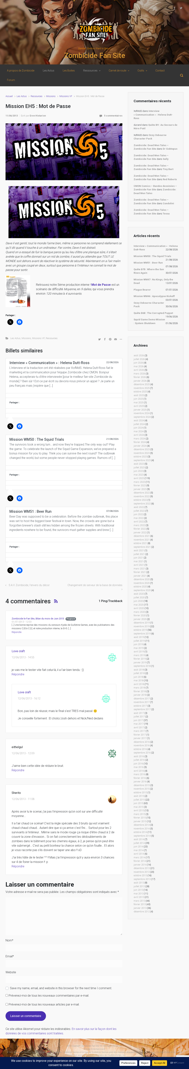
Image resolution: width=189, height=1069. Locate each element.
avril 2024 (139, 434)
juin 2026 (138, 362)
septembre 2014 (142, 835)
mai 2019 (138, 648)
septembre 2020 (142, 590)
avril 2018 (139, 684)
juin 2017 (138, 720)
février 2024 (140, 442)
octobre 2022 (140, 499)
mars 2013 (139, 900)
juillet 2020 (139, 597)
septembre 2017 (142, 709)
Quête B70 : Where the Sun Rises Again (149, 271)
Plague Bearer (142, 289)
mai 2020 (138, 604)
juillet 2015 (139, 799)
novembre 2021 (142, 539)
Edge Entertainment (95, 1049)
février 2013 (140, 904)
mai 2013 (138, 893)
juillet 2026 (139, 359)
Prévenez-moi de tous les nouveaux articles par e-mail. (44, 1004)
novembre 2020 (142, 583)
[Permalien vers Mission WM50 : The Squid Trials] (64, 467)
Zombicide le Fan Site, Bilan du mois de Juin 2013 (38, 618)
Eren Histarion (38, 115)
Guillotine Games (22, 1052)
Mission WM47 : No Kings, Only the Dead (153, 281)
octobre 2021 (140, 543)
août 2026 (139, 355)
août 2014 (139, 839)
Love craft (18, 651)
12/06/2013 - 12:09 (23, 753)
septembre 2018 (142, 666)
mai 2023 (138, 474)
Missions (51, 96)
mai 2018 (138, 680)
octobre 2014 (140, 832)
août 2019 (139, 637)
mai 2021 (138, 561)
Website (11, 972)
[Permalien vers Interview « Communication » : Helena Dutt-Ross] (64, 395)
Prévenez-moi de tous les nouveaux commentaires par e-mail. (49, 995)
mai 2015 (138, 806)
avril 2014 (139, 853)
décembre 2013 (142, 868)
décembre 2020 (142, 579)
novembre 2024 (142, 413)
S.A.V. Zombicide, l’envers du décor (29, 585)
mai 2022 (138, 518)
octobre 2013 (140, 875)
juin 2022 (138, 514)
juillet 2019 (139, 640)
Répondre (16, 632)
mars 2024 (139, 438)
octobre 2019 (140, 629)
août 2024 (139, 420)
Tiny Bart (168, 169)
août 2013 (139, 882)
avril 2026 (139, 369)
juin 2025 (138, 398)
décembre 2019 (142, 622)
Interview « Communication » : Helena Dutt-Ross (153, 115)
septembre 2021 (142, 547)
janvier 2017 (140, 738)
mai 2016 (138, 767)
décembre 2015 (142, 785)
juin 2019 (138, 644)
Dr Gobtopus (170, 148)
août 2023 (139, 463)
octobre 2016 (140, 749)
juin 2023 (138, 471)
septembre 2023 (142, 460)
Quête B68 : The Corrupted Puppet (153, 313)
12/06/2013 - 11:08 (23, 799)
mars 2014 (139, 857)
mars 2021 (139, 568)
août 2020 (139, 593)
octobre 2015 (140, 792)
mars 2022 (139, 525)
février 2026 (140, 377)
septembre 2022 (142, 503)
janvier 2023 (140, 489)
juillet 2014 (139, 843)
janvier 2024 (140, 445)
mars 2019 (139, 655)
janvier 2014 (140, 864)
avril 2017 (139, 727)
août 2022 (139, 507)
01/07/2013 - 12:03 (21, 621)
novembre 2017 (142, 702)
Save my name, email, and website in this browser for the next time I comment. (61, 988)
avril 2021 (139, 564)
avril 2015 (139, 810)
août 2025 (139, 395)
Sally (166, 159)
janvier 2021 (140, 575)
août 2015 (139, 796)
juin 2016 (138, 763)
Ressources (36, 96)
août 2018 (139, 669)
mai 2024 (138, 431)
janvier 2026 (140, 380)
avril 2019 (139, 651)
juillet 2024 (139, 424)
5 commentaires (113, 115)
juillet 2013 (139, 886)
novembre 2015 (142, 788)
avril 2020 (139, 608)
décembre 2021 (142, 536)
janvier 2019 (140, 662)
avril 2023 (139, 478)
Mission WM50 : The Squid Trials (152, 256)
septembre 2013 (142, 879)
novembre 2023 (142, 453)
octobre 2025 (140, 391)
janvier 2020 (140, 619)
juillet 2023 (139, 467)
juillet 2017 (139, 716)
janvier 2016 (140, 781)
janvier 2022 (140, 532)
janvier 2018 (140, 694)
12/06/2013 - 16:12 (29, 698)
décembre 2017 (142, 698)
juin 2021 (138, 557)
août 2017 (139, 713)
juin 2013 (138, 889)
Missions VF (65, 96)
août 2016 (139, 756)
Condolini (168, 203)
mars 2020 (139, 612)
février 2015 (140, 817)
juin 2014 (138, 846)
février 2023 (140, 485)
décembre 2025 (142, 384)
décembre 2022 (142, 492)
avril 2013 (139, 897)
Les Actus (22, 96)
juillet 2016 (139, 759)
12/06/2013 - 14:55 (23, 657)
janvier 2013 (140, 908)
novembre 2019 (142, 626)
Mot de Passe (101, 284)
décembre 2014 (142, 824)
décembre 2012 (142, 911)
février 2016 (140, 778)
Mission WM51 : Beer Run (148, 262)
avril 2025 (139, 406)
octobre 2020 (140, 586)
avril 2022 (139, 521)
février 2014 (140, 861)
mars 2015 (139, 814)
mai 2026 (138, 366)
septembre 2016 (142, 752)
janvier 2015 (140, 821)
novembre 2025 (142, 388)
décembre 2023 (142, 449)
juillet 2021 (139, 554)
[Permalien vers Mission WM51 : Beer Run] (64, 539)
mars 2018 (139, 687)
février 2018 (140, 691)
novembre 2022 (142, 496)
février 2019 (140, 658)
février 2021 (140, 572)
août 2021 (139, 550)
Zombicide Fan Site (94, 55)
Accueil (9, 96)
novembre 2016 (142, 745)
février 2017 (140, 734)
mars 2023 (139, 482)
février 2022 (140, 528)
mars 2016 (139, 774)
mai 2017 (138, 723)
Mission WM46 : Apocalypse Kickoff (154, 296)
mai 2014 (138, 850)
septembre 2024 (142, 417)
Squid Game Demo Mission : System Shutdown (149, 321)
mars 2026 (139, 373)
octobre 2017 (140, 705)
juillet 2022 (139, 510)
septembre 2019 (142, 633)
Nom (9, 940)
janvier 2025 (140, 409)
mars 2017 (139, 731)
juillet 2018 (139, 673)
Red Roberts (170, 179)
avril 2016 (139, 770)
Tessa (166, 213)
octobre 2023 (140, 456)
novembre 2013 (142, 871)
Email (10, 956)
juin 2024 (138, 427)
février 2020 (140, 615)
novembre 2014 (142, 828)
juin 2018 (138, 677)
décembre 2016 (142, 742)
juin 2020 (138, 601)
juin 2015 (138, 803)
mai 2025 (138, 402)
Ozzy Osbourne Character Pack (149, 304)
